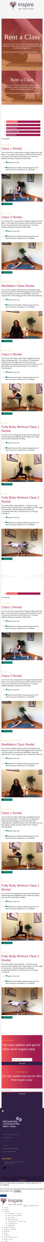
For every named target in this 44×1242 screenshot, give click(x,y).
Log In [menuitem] (6, 1241)
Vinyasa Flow (12, 131)
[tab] (23, 122)
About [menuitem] (6, 1210)
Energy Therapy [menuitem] (9, 1227)
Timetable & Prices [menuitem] (15, 1213)
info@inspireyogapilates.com (14, 1162)
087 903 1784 (8, 1164)
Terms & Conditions (10, 1134)
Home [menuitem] (6, 1208)
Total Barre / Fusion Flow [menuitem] (17, 1221)
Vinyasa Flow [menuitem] (12, 1223)
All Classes (12, 122)
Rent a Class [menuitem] (8, 1239)
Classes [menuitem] (7, 1212)
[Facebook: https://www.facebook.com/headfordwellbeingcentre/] (4, 1169)
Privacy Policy (8, 1137)
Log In (5, 1145)
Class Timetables (9, 1151)
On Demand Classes (10, 1148)
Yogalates (11, 135)
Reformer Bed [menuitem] (13, 1219)
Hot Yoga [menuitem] (11, 1217)
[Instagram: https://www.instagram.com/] (9, 1169)
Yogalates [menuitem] (11, 1225)
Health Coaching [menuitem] (10, 1229)
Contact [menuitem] (7, 1235)
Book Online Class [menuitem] (10, 1237)
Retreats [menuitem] (7, 1231)
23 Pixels (22, 1180)
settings (17, 1191)
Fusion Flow (12, 125)
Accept (3, 1195)
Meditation (11, 128)
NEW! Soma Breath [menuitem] (14, 1215)
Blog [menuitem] (5, 1233)
